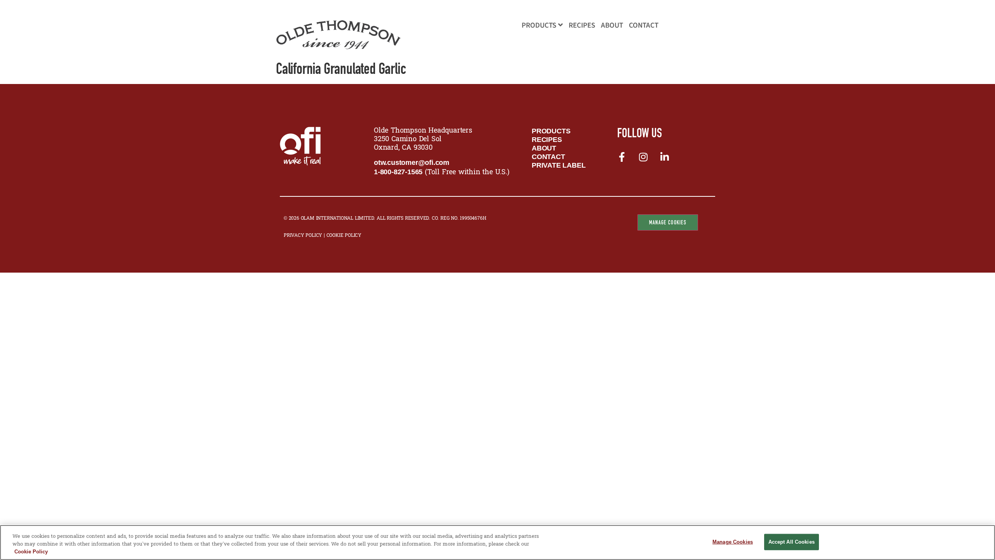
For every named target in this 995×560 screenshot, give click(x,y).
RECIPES (547, 140)
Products (539, 25)
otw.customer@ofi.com (411, 162)
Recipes (582, 25)
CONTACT (548, 157)
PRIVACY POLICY (304, 235)
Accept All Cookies (791, 542)
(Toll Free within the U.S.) (442, 172)
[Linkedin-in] (664, 156)
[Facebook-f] (621, 156)
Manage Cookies (667, 222)
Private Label (558, 165)
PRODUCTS (551, 131)
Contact (643, 25)
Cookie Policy (31, 552)
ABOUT (544, 148)
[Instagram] (643, 156)
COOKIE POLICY (343, 235)
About (612, 25)
